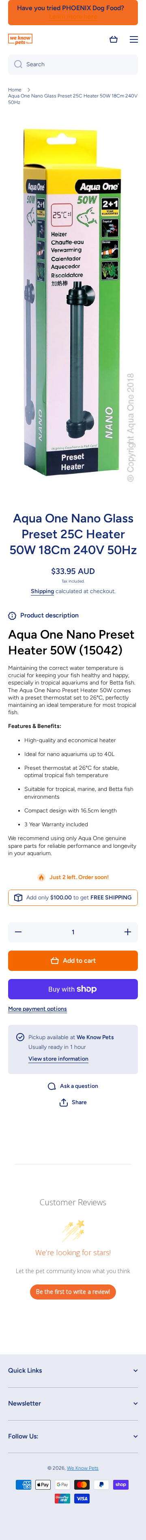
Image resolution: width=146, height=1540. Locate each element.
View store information (58, 1058)
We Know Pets (83, 1468)
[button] (114, 39)
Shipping (42, 591)
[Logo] (20, 39)
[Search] (15, 64)
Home (14, 90)
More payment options (37, 1008)
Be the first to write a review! (73, 1291)
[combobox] (73, 64)
